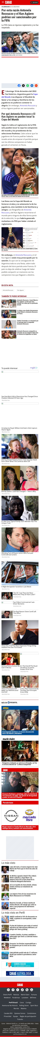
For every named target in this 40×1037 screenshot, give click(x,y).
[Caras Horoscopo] (20, 975)
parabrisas (20, 803)
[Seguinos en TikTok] (22, 989)
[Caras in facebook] (13, 989)
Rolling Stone (24, 1005)
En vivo (35, 2)
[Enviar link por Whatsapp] (27, 85)
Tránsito (20, 1019)
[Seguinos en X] (17, 989)
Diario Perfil (7, 995)
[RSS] (27, 989)
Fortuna (34, 995)
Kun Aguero (20, 290)
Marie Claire (25, 995)
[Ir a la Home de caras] (8, 3)
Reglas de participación (28, 1016)
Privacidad (7, 1016)
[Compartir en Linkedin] (32, 85)
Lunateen (25, 998)
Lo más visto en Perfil (13, 912)
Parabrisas (16, 998)
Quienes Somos (19, 1013)
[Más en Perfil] (12, 702)
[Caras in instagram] (8, 989)
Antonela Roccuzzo (28, 105)
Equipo (15, 1016)
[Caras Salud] (20, 967)
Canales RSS (8, 1013)
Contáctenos (31, 1013)
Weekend (7, 998)
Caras (22, 1002)
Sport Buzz (34, 1005)
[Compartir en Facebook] (19, 85)
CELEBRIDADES (5, 7)
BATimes (33, 998)
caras (20, 770)
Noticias (16, 995)
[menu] (2, 2)
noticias (20, 708)
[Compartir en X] (23, 85)
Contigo (28, 1002)
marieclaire (20, 739)
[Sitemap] (31, 989)
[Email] (36, 85)
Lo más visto (8, 862)
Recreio (16, 1008)
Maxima (23, 1008)
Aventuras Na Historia (9, 1005)
